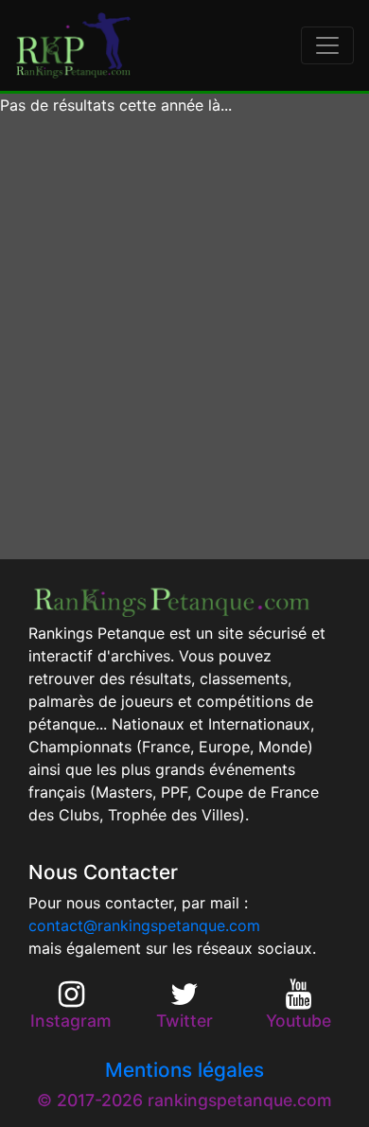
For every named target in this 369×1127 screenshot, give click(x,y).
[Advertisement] (184, 337)
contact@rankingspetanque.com (144, 925)
